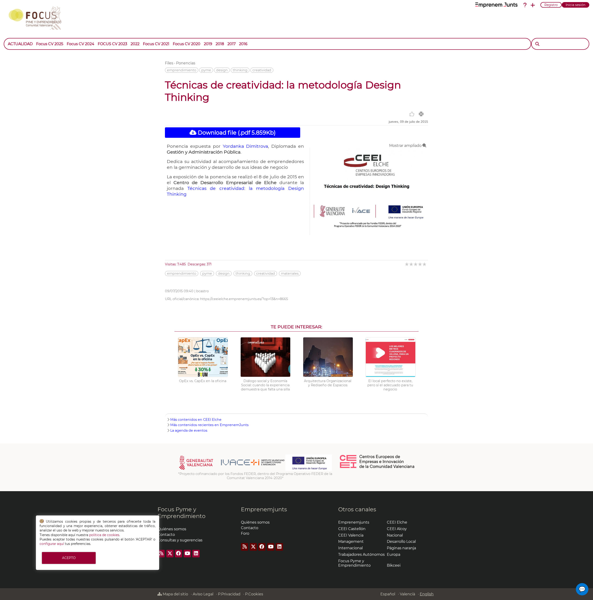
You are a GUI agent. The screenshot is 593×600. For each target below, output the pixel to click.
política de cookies (104, 535)
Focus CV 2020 (186, 44)
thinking (240, 70)
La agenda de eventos (188, 430)
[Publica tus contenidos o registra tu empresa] (533, 5)
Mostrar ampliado (406, 145)
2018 (220, 44)
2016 (243, 44)
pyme (206, 70)
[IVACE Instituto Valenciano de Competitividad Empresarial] (231, 470)
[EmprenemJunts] (496, 5)
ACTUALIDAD (20, 44)
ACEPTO (69, 558)
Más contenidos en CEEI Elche (195, 420)
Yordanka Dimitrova (245, 146)
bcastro (202, 291)
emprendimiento (181, 70)
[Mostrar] (250, 41)
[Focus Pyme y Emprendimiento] (37, 17)
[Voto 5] (425, 264)
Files (169, 63)
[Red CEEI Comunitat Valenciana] (377, 467)
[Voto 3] (416, 264)
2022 (135, 44)
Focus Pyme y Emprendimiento (181, 512)
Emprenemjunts (264, 509)
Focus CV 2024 (80, 44)
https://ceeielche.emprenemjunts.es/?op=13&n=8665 (244, 299)
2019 (208, 44)
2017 (231, 44)
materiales (290, 273)
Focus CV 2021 (156, 44)
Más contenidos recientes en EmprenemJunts (209, 425)
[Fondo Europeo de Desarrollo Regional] (308, 470)
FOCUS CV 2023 (112, 44)
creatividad (261, 70)
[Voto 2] (411, 264)
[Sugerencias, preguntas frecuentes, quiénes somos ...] (525, 5)
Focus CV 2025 (49, 44)
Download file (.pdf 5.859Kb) (236, 132)
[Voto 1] (407, 264)
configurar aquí (52, 544)
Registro (551, 5)
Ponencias (185, 63)
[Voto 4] (420, 264)
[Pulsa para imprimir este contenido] (421, 114)
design (222, 70)
